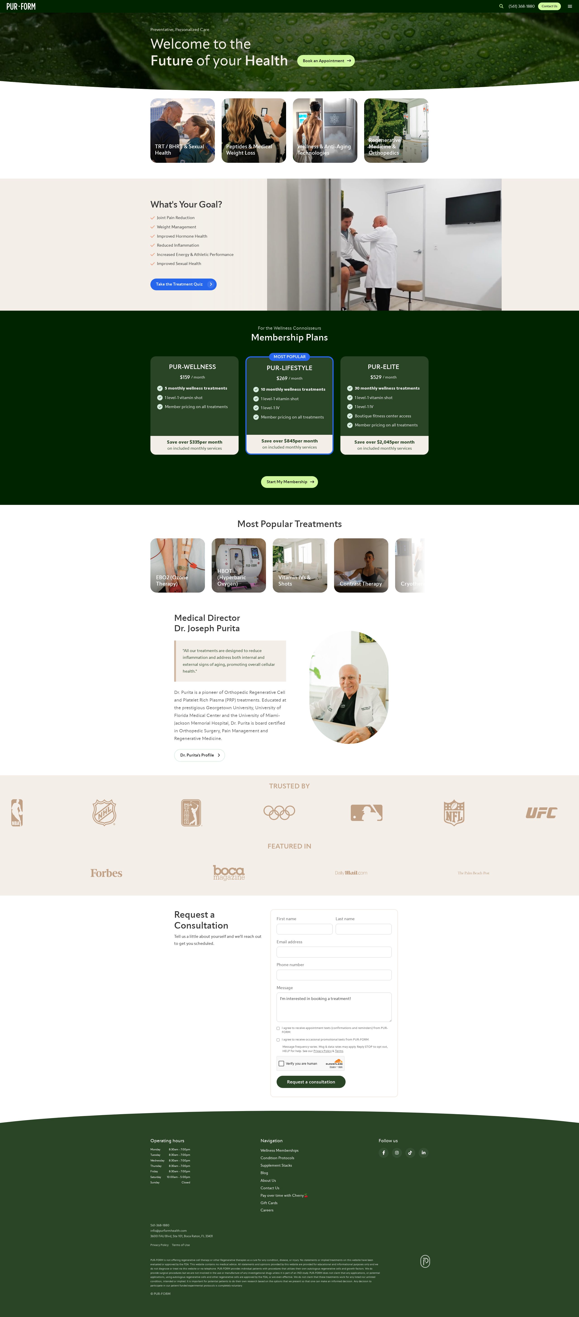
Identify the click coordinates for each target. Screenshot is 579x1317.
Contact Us (549, 6)
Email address (289, 941)
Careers (267, 1210)
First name (286, 918)
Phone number (290, 964)
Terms (339, 1051)
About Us (268, 1180)
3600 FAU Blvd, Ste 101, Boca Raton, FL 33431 (181, 1236)
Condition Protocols (277, 1158)
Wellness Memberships (280, 1150)
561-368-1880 (159, 1225)
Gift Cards (269, 1203)
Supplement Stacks (276, 1165)
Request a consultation (311, 1082)
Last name (345, 918)
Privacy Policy (322, 1051)
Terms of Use (181, 1245)
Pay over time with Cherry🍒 (284, 1195)
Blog (264, 1173)
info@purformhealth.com (168, 1231)
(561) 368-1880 (522, 6)
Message (285, 987)
